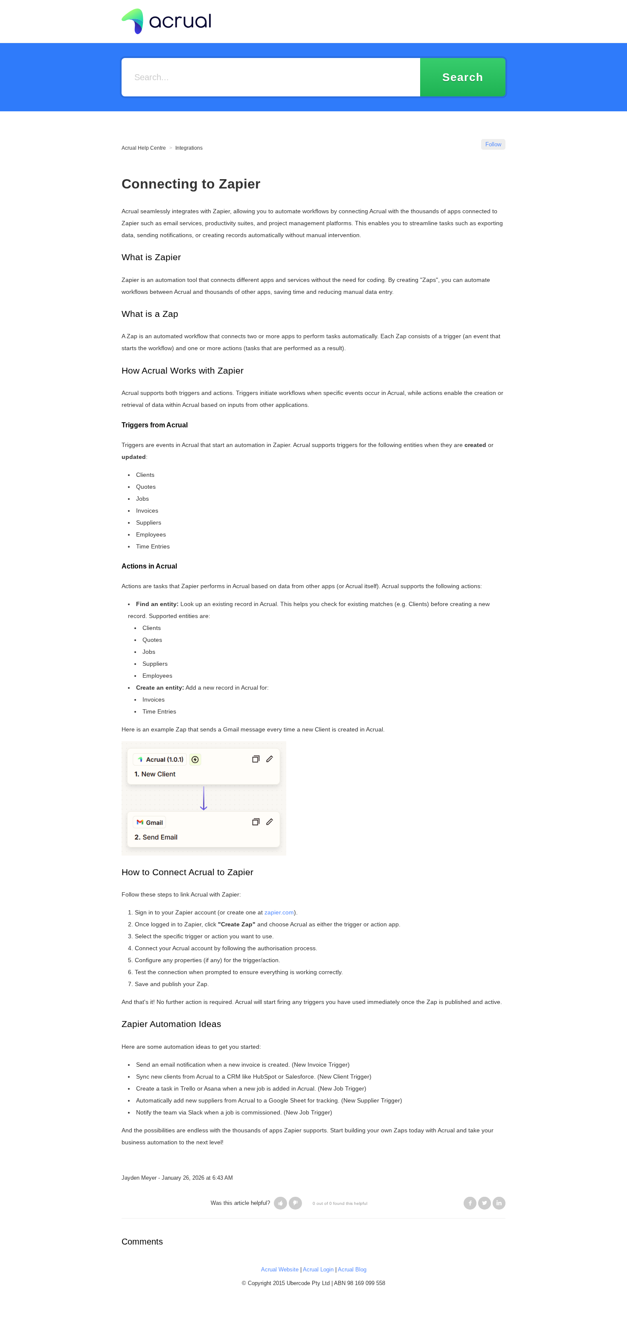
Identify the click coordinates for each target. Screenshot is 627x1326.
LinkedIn (499, 1203)
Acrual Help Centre (144, 148)
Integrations (189, 148)
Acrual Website (280, 1269)
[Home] (166, 20)
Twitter (484, 1203)
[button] (280, 1203)
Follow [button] (493, 144)
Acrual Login (318, 1269)
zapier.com (279, 912)
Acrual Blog (352, 1269)
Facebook (470, 1203)
